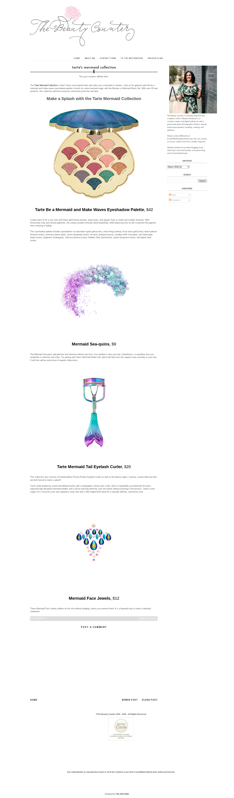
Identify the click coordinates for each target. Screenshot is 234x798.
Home (77, 58)
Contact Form (108, 58)
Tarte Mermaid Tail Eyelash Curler (89, 466)
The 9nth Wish (122, 794)
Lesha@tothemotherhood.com (180, 139)
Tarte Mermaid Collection (45, 85)
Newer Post (130, 699)
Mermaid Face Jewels (89, 598)
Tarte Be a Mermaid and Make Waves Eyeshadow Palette (89, 209)
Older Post (150, 699)
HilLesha (184, 136)
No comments (38, 618)
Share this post (148, 618)
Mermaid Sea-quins (90, 344)
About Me (90, 58)
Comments (175, 200)
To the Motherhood (132, 58)
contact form (181, 142)
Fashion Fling (155, 58)
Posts (173, 195)
